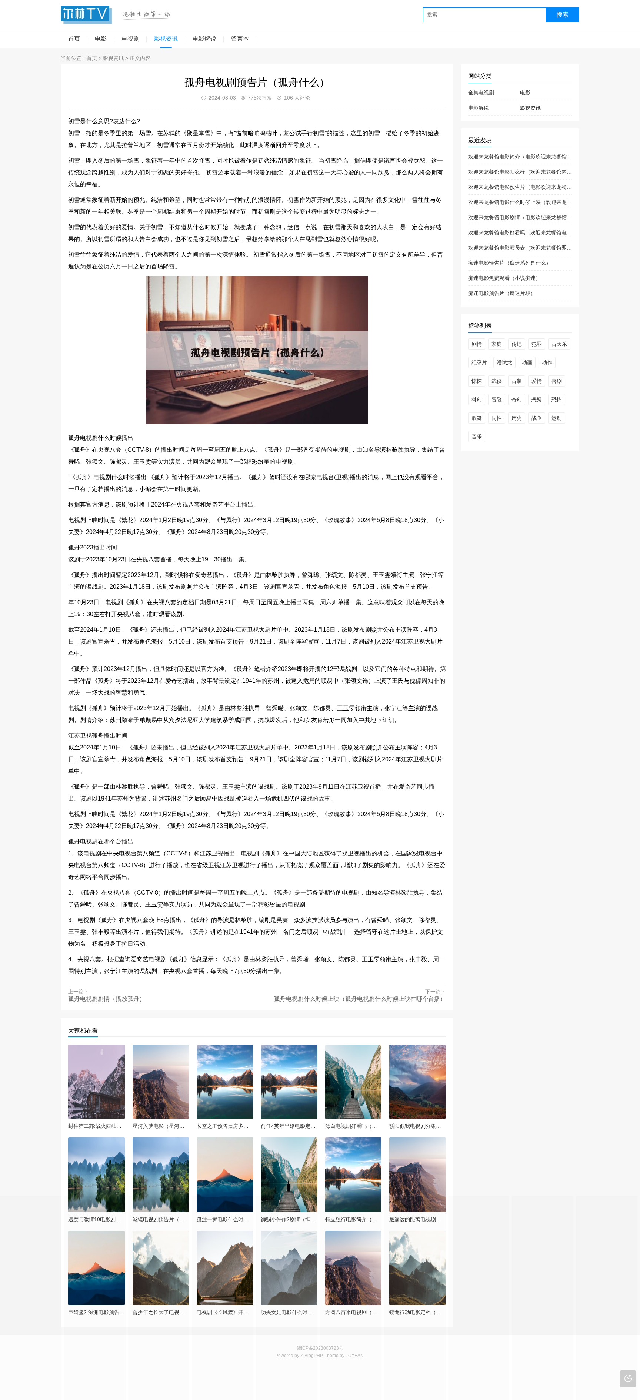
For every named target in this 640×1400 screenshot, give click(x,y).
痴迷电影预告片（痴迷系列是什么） (509, 263)
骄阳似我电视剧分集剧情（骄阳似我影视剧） (417, 1126)
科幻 (476, 399)
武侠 (496, 381)
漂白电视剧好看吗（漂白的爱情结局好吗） (353, 1126)
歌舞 (476, 418)
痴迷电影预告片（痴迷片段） (502, 293)
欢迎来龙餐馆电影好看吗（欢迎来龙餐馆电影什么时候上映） (538, 232)
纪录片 (479, 362)
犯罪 (536, 344)
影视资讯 (166, 39)
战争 (536, 418)
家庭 (496, 344)
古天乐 (559, 344)
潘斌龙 (504, 362)
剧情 (476, 344)
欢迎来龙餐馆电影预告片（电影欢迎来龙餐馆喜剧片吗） (533, 187)
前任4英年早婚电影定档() (289, 1126)
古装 (516, 381)
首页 (74, 39)
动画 (527, 362)
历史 (516, 418)
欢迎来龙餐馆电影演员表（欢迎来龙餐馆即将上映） (527, 248)
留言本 (240, 39)
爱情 (536, 381)
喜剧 (556, 381)
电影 (101, 39)
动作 (547, 362)
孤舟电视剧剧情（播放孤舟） (106, 999)
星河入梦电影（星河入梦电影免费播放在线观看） (161, 1126)
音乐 (476, 437)
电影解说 (204, 39)
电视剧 (130, 39)
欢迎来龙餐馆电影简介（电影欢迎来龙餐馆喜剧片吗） (530, 157)
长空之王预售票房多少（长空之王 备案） (225, 1126)
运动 (556, 418)
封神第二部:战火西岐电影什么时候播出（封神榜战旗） (96, 1126)
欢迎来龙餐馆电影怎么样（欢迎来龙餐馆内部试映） (527, 172)
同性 (496, 418)
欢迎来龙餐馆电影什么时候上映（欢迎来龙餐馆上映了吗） (535, 202)
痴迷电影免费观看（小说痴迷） (504, 278)
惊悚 (476, 381)
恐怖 (556, 399)
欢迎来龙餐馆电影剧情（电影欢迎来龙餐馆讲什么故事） (533, 217)
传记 (516, 344)
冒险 (496, 399)
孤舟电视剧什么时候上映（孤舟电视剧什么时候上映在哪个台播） (360, 999)
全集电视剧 (481, 93)
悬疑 (536, 399)
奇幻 (516, 399)
